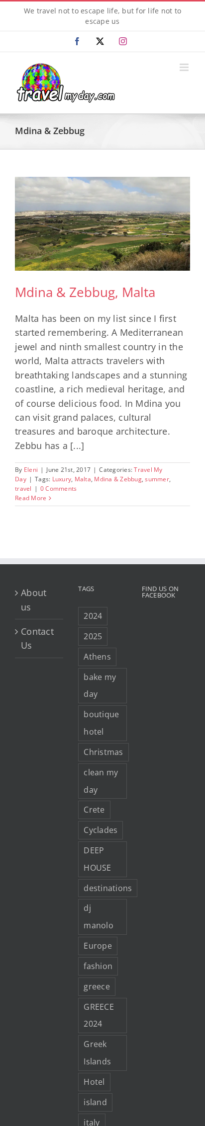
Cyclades (100, 830)
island (95, 1102)
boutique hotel (101, 723)
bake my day (100, 686)
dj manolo (98, 916)
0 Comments (58, 488)
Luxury (62, 479)
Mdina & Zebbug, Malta (85, 292)
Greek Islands (97, 1053)
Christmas (103, 752)
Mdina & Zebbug (118, 479)
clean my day (101, 781)
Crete (94, 809)
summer (157, 479)
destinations (108, 888)
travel (23, 488)
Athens (97, 656)
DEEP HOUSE (97, 859)
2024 (93, 615)
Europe (98, 945)
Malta (83, 479)
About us (33, 599)
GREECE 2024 (99, 1015)
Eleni (31, 469)
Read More (30, 498)
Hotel (94, 1081)
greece (97, 986)
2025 (93, 636)
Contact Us (37, 638)
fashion (98, 966)
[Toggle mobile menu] (185, 67)
